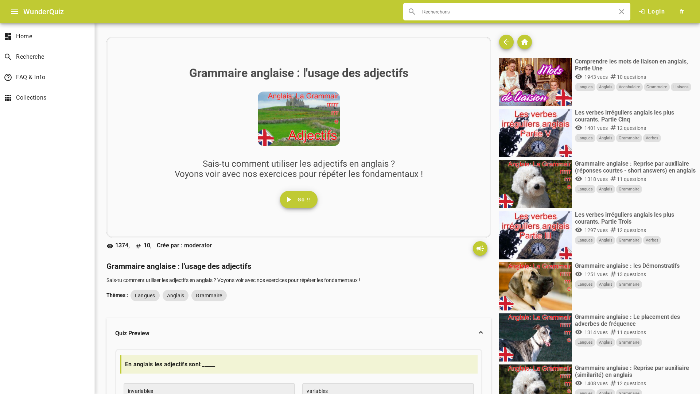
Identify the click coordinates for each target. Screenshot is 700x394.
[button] (298, 333)
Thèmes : (117, 295)
